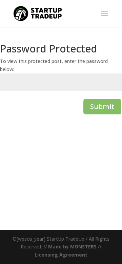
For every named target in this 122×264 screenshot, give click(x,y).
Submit (102, 106)
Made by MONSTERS (72, 246)
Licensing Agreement (61, 254)
